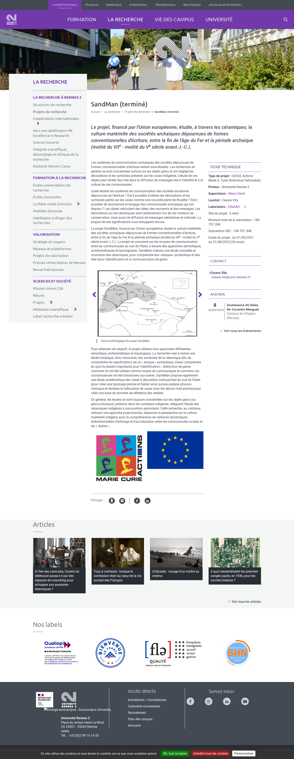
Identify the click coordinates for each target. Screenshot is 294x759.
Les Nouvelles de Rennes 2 (225, 5)
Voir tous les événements (242, 330)
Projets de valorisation (51, 255)
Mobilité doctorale (48, 211)
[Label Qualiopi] (60, 653)
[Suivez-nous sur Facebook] (193, 700)
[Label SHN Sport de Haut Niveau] (237, 653)
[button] (286, 19)
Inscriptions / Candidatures (147, 700)
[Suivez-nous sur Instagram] (211, 700)
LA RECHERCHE (50, 82)
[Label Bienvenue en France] (110, 653)
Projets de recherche (50, 112)
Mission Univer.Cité (48, 288)
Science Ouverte (46, 142)
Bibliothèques (192, 5)
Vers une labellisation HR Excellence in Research (52, 132)
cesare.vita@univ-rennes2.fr (230, 277)
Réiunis (38, 295)
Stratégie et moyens (49, 242)
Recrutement (137, 713)
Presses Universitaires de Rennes (59, 262)
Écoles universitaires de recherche (51, 187)
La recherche (125, 19)
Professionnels (165, 5)
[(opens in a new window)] (77, 709)
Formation (81, 19)
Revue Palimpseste (48, 269)
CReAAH (234, 207)
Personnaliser (243, 753)
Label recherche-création (53, 316)
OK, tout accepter (175, 753)
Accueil (95, 111)
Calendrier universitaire (144, 706)
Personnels (113, 5)
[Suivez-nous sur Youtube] (247, 700)
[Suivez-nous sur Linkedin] (229, 700)
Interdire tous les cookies (210, 753)
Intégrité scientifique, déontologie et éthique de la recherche (55, 154)
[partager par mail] (122, 501)
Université (219, 19)
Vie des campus (174, 19)
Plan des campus (140, 719)
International (138, 5)
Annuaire (134, 725)
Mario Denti (236, 193)
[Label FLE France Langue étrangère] (173, 653)
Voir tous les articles (246, 602)
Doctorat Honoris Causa (51, 166)
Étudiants (91, 5)
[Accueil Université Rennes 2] (11, 19)
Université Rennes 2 (64, 5)
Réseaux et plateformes (52, 249)
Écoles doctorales (47, 197)
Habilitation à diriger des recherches (52, 220)
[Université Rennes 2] (68, 699)
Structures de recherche (52, 105)
